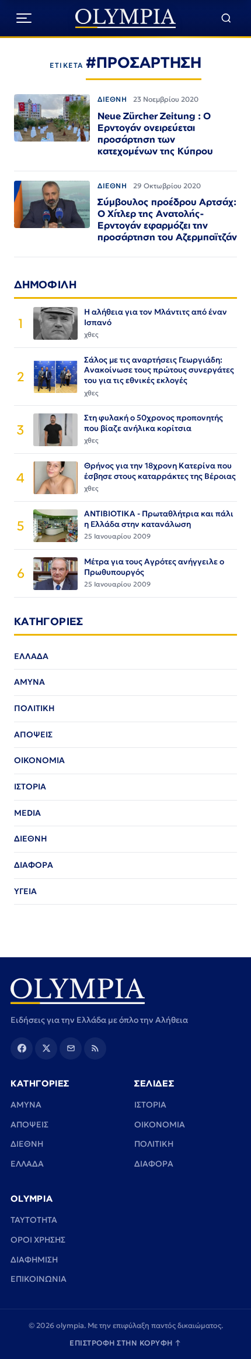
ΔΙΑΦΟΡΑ (33, 865)
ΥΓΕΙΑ (25, 891)
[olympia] (125, 18)
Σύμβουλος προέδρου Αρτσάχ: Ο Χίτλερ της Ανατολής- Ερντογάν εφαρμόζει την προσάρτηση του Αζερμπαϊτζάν (167, 219)
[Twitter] (46, 1048)
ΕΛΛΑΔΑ (31, 656)
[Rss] (95, 1048)
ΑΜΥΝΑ (29, 682)
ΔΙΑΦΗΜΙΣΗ (34, 1259)
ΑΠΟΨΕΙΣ (33, 734)
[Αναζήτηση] (226, 18)
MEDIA (27, 813)
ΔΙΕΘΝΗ (112, 99)
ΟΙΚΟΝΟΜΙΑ (39, 760)
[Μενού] (24, 18)
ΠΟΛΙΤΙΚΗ (34, 708)
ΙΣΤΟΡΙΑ (30, 786)
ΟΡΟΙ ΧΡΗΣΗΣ (38, 1239)
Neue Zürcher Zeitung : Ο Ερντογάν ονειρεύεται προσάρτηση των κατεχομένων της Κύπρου (155, 133)
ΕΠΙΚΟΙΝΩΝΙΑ (39, 1279)
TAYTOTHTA (34, 1220)
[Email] (71, 1048)
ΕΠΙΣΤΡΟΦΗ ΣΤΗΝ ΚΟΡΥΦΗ (125, 1343)
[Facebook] (22, 1048)
